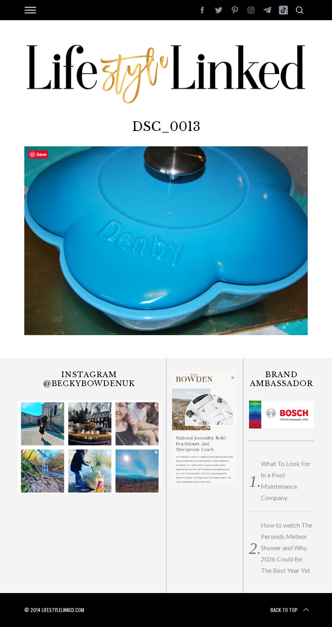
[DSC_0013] (166, 332)
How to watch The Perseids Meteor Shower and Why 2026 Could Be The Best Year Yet (286, 547)
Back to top (284, 609)
